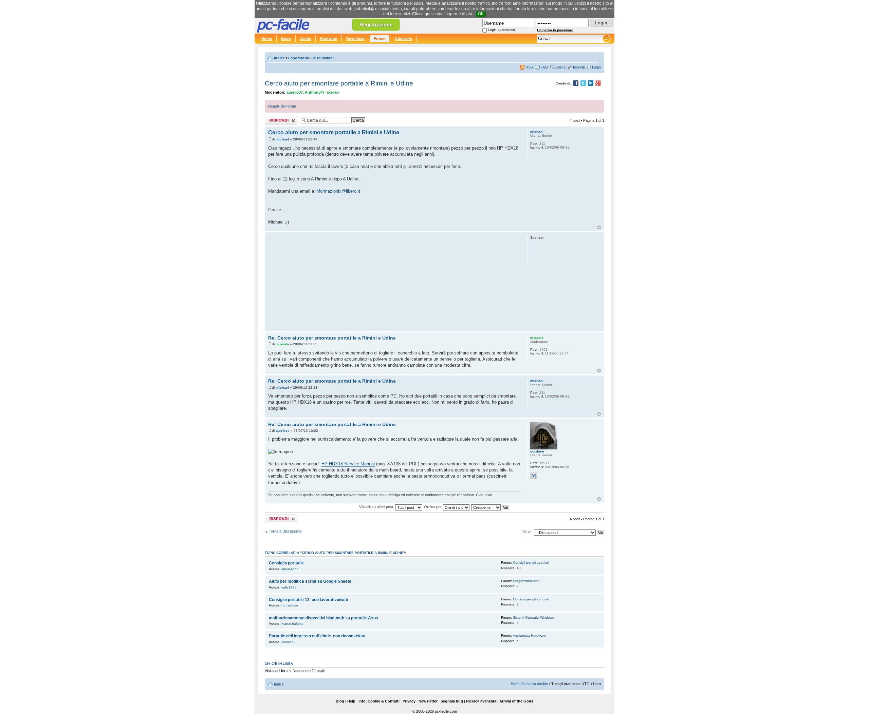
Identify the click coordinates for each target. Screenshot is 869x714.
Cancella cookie (535, 684)
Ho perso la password (555, 30)
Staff (514, 684)
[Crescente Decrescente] (490, 507)
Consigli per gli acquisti (531, 562)
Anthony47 (315, 92)
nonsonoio (289, 605)
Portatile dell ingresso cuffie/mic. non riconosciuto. (317, 636)
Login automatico (501, 30)
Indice (279, 58)
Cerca (560, 67)
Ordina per (433, 507)
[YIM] (533, 475)
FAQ (544, 67)
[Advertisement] (394, 281)
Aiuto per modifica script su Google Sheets (310, 581)
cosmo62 (288, 642)
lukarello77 (289, 569)
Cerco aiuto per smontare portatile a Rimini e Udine (339, 83)
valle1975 (289, 587)
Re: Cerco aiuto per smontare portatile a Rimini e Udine (332, 338)
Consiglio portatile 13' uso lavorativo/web (308, 600)
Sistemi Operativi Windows (533, 617)
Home (266, 39)
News (286, 39)
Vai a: (526, 532)
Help (351, 701)
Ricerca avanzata (481, 701)
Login (596, 67)
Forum (380, 39)
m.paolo (282, 344)
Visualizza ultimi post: (377, 507)
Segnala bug (452, 701)
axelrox (333, 92)
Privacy (409, 701)
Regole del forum (282, 106)
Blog (340, 701)
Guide (305, 39)
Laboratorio (298, 58)
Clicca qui (421, 14)
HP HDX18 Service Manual (348, 463)
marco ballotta (292, 623)
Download (355, 39)
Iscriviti (579, 67)
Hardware (328, 39)
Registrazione (375, 24)
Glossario (403, 39)
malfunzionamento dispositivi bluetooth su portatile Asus (323, 618)
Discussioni (323, 58)
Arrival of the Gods (516, 701)
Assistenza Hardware (529, 635)
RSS (529, 67)
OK (481, 14)
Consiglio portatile (286, 563)
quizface (283, 430)
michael (282, 139)
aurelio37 (294, 92)
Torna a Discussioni (285, 531)
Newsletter (428, 701)
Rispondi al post (278, 119)
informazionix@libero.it (337, 191)
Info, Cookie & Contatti (379, 701)
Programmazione (526, 581)
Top (599, 227)
